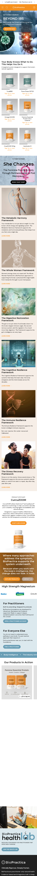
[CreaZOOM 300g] (10, 136)
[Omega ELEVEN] (10, 107)
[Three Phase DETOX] (27, 81)
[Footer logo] (13, 862)
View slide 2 (16, 53)
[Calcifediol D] (27, 136)
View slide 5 (22, 53)
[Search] (7, 7)
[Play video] (20, 696)
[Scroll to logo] (25, 594)
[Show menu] (3, 7)
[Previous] (2, 2)
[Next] (34, 2)
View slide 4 (20, 53)
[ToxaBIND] (10, 81)
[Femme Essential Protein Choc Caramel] (27, 107)
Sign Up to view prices (10, 94)
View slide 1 (14, 53)
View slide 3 (18, 53)
